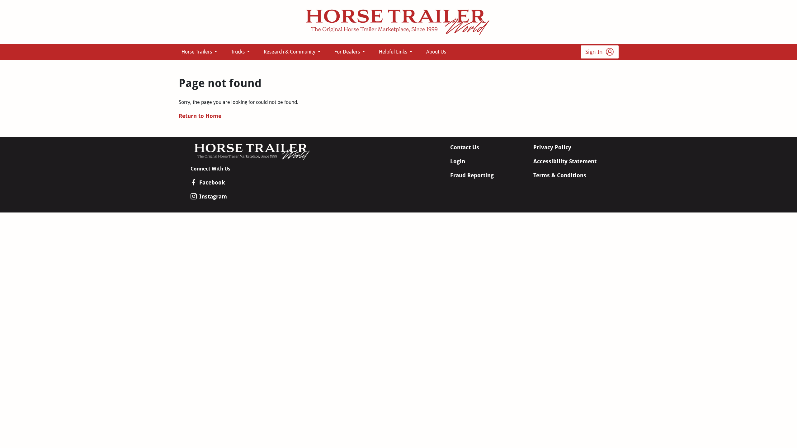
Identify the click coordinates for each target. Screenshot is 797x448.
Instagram (213, 196)
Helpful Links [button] (393, 52)
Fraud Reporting (472, 175)
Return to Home (200, 116)
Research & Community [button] (290, 52)
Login (457, 161)
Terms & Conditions (559, 175)
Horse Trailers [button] (197, 52)
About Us (436, 52)
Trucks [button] (238, 52)
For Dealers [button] (347, 52)
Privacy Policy (552, 147)
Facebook (212, 182)
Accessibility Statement (565, 161)
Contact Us (464, 147)
